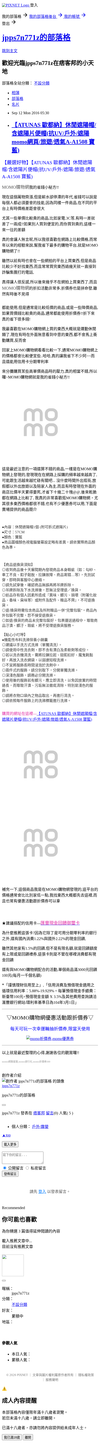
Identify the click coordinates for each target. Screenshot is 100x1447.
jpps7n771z (11, 1086)
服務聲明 (52, 1380)
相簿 (15, 93)
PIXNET (22, 1375)
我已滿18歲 (12, 1437)
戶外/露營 (40, 1127)
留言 (50, 1113)
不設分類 (42, 83)
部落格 (17, 99)
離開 (28, 1437)
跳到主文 (9, 51)
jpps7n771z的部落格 (36, 37)
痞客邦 (39, 1113)
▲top (6, 1135)
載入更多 (10, 1144)
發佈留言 (10, 1174)
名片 (15, 104)
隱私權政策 (86, 1375)
